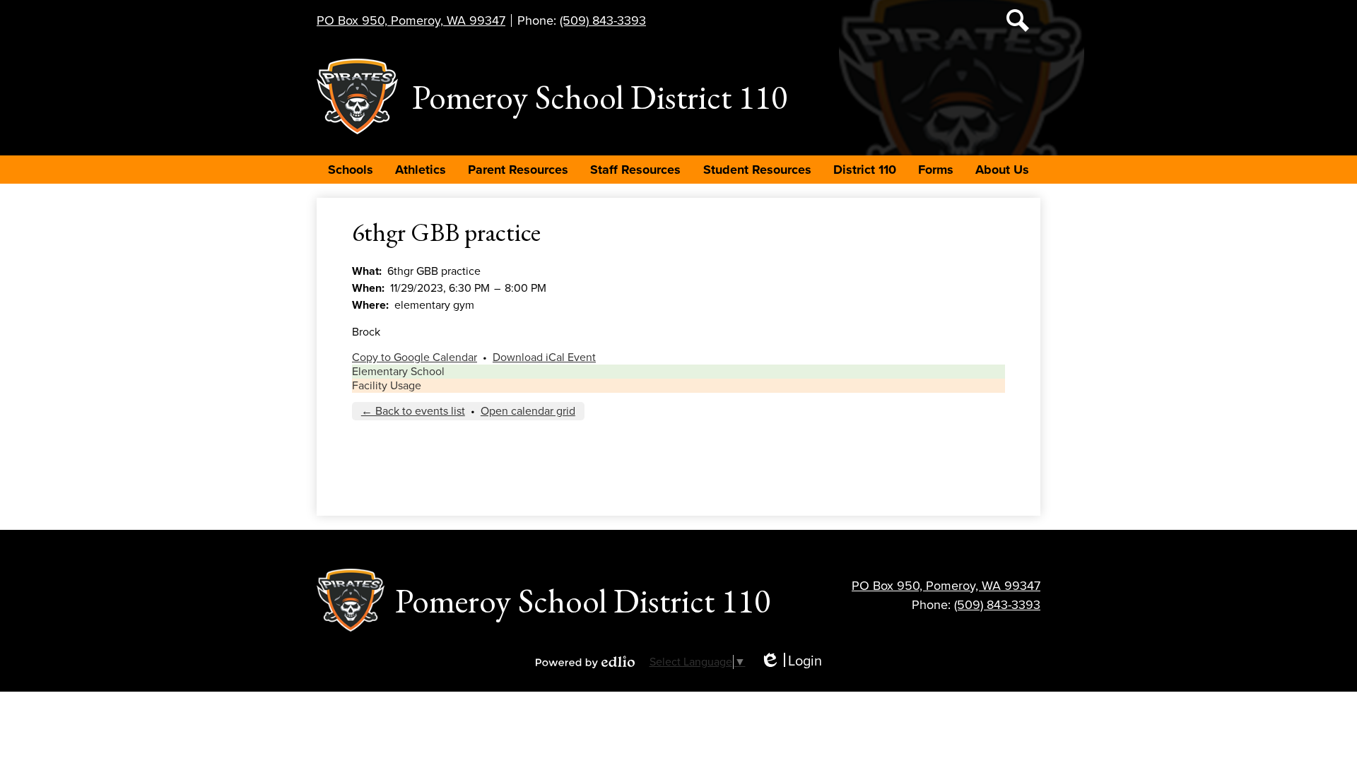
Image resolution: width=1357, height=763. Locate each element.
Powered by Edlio (585, 662)
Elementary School (398, 372)
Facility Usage (386, 386)
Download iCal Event (544, 357)
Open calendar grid (528, 411)
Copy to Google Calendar (414, 357)
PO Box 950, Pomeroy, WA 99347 (411, 20)
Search (1018, 20)
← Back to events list (413, 411)
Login (791, 661)
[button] (350, 169)
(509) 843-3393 (603, 20)
